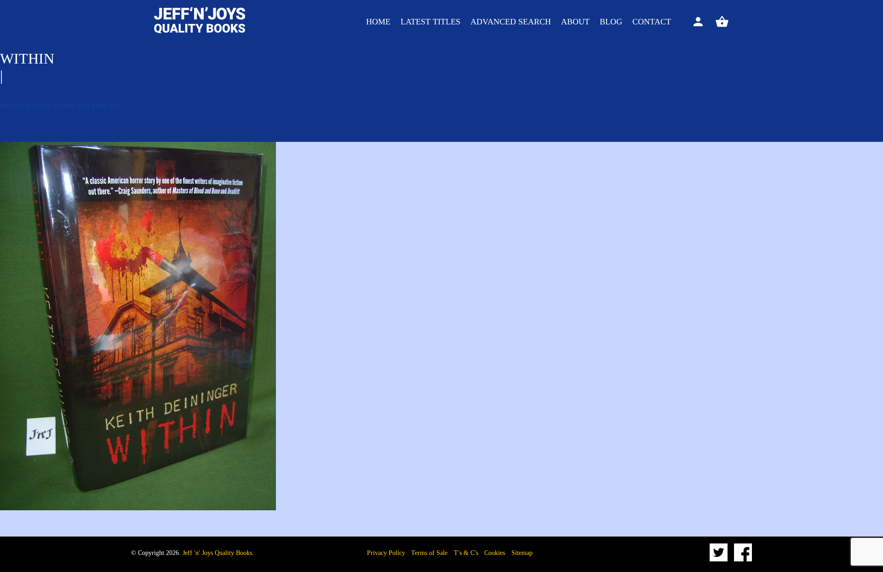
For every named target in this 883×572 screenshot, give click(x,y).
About (575, 21)
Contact (651, 21)
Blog (611, 21)
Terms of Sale (429, 552)
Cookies (494, 552)
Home (378, 21)
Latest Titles (430, 21)
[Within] (138, 508)
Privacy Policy (386, 552)
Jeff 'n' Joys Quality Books (217, 552)
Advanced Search (510, 21)
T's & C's (466, 552)
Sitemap (522, 552)
